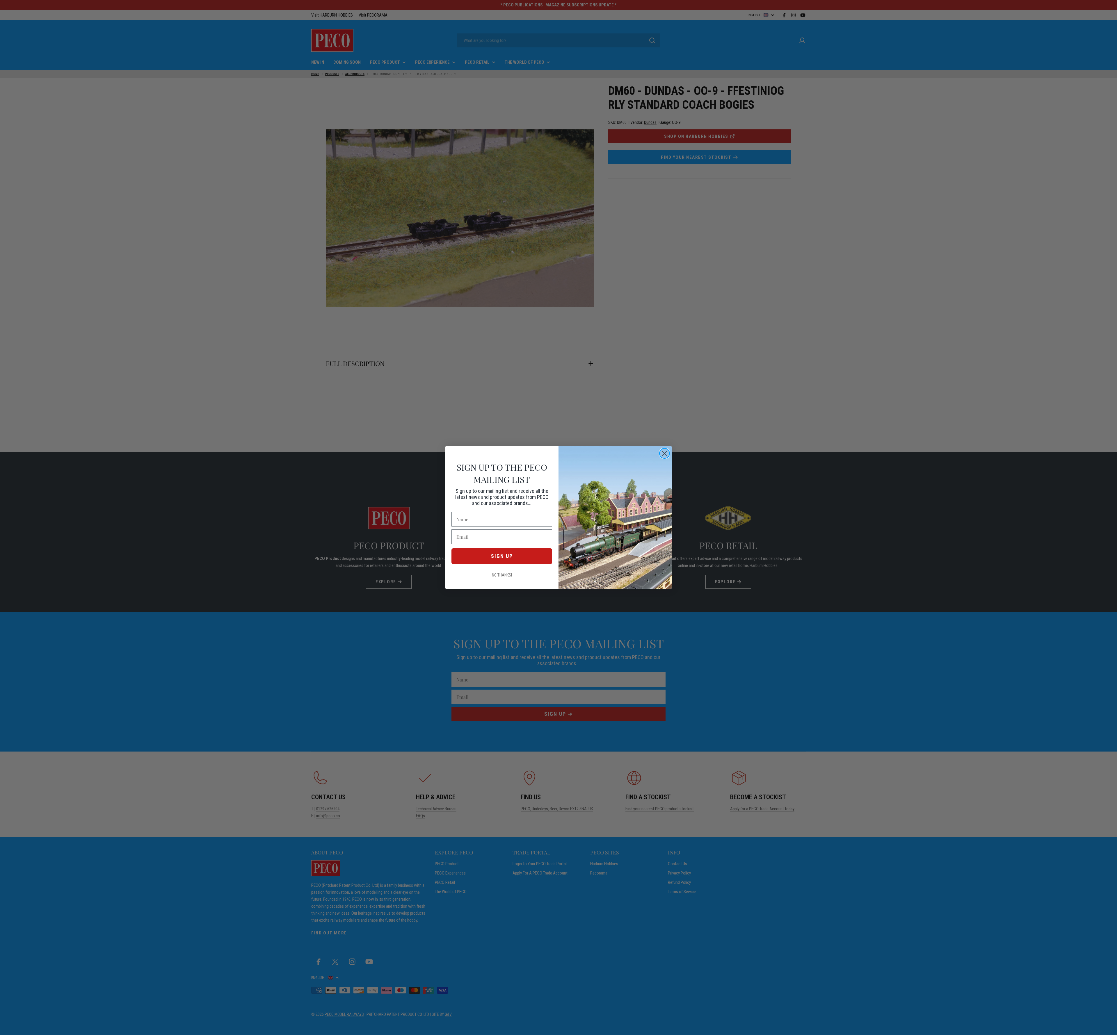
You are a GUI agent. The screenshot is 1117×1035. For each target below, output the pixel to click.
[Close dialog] (664, 453)
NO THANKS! (502, 575)
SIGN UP (502, 556)
